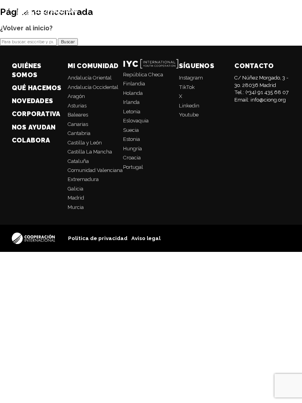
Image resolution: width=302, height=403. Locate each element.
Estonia (131, 139)
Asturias (77, 106)
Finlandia (134, 84)
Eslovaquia (136, 121)
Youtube (189, 115)
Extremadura (83, 179)
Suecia (131, 130)
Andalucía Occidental (93, 87)
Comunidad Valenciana (95, 170)
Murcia (76, 207)
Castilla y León (85, 143)
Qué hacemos (37, 88)
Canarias (78, 124)
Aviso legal (145, 238)
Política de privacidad (97, 238)
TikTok (187, 87)
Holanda (133, 93)
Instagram (191, 78)
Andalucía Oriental (90, 78)
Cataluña (78, 161)
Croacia (132, 158)
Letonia (131, 112)
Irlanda (131, 102)
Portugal (133, 167)
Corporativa (36, 114)
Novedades (32, 101)
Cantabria (79, 133)
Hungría (132, 149)
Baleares (78, 115)
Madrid (76, 198)
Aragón (76, 96)
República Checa (143, 75)
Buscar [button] (68, 41)
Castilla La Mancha (90, 152)
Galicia (75, 189)
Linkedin (189, 106)
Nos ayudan (33, 127)
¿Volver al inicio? (26, 28)
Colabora (31, 140)
